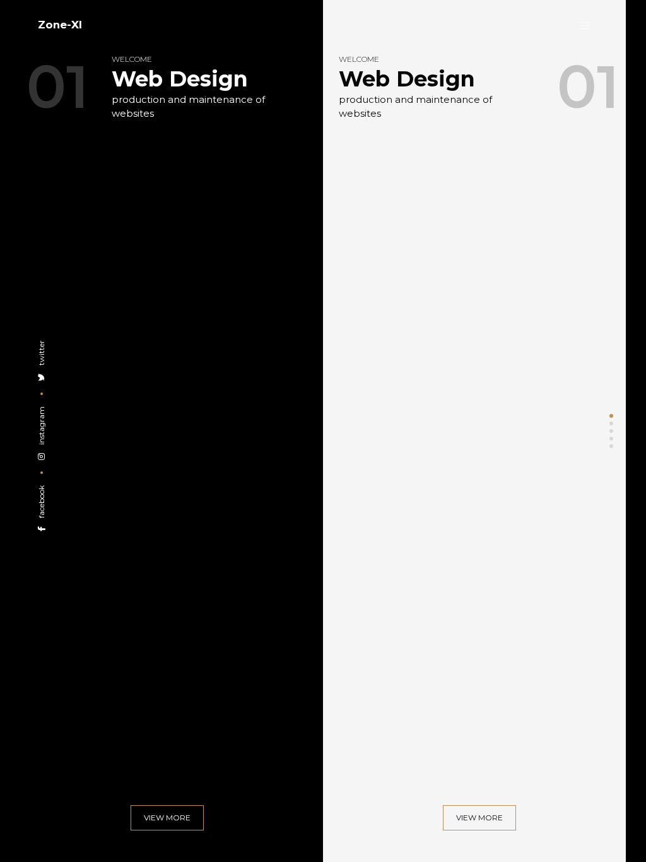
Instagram (41, 426)
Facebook (41, 502)
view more (167, 817)
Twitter (41, 353)
